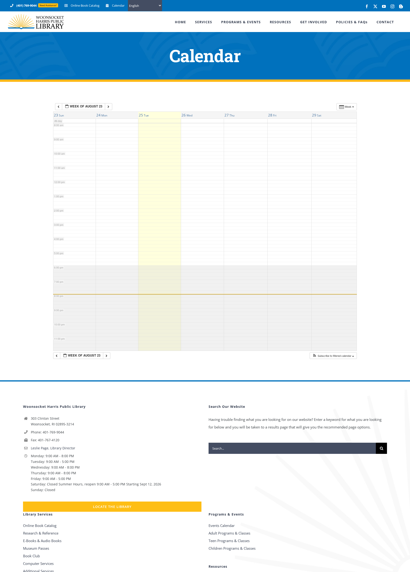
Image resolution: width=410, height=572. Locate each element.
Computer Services (38, 563)
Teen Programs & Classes (229, 540)
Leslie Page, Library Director (53, 448)
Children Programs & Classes (232, 548)
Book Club (31, 555)
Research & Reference (40, 533)
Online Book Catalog (39, 525)
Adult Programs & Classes (229, 533)
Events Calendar (222, 525)
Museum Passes (36, 548)
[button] (333, 356)
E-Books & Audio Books (42, 540)
